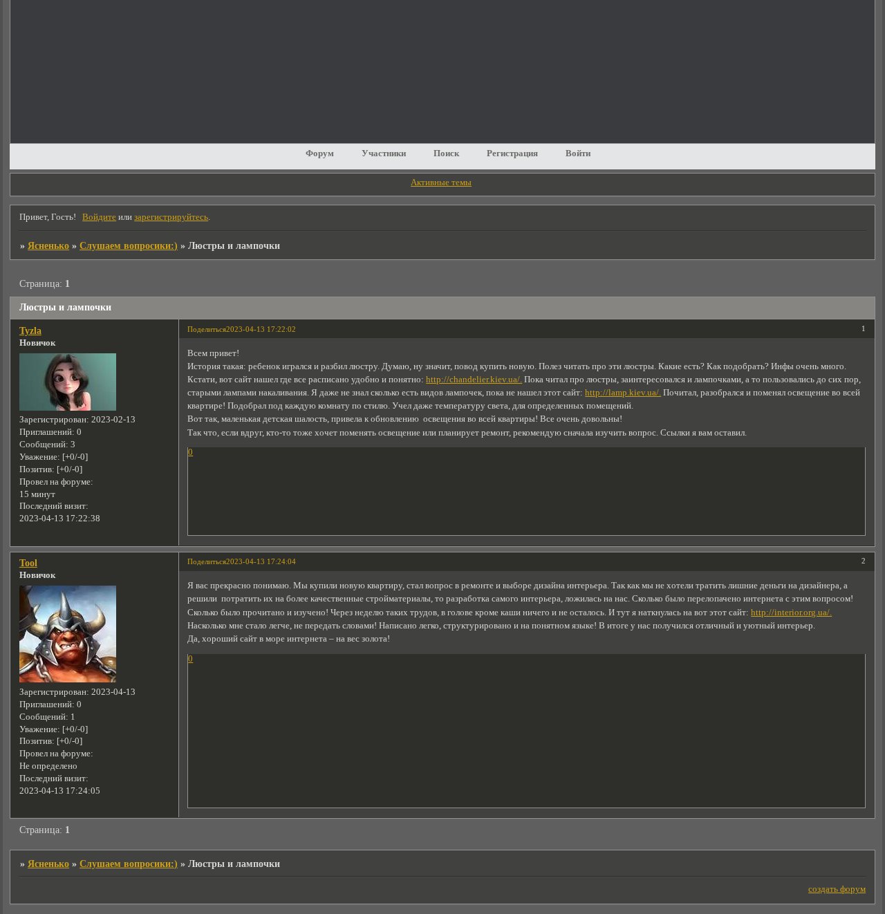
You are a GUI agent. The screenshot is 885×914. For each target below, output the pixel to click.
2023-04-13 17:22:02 (261, 329)
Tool (28, 562)
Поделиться (206, 329)
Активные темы (441, 182)
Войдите (99, 217)
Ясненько (48, 245)
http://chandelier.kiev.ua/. (474, 379)
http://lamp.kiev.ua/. (623, 393)
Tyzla (30, 330)
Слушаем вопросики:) (129, 245)
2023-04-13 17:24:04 (261, 561)
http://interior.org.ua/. (791, 612)
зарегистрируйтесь (171, 217)
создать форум (837, 889)
